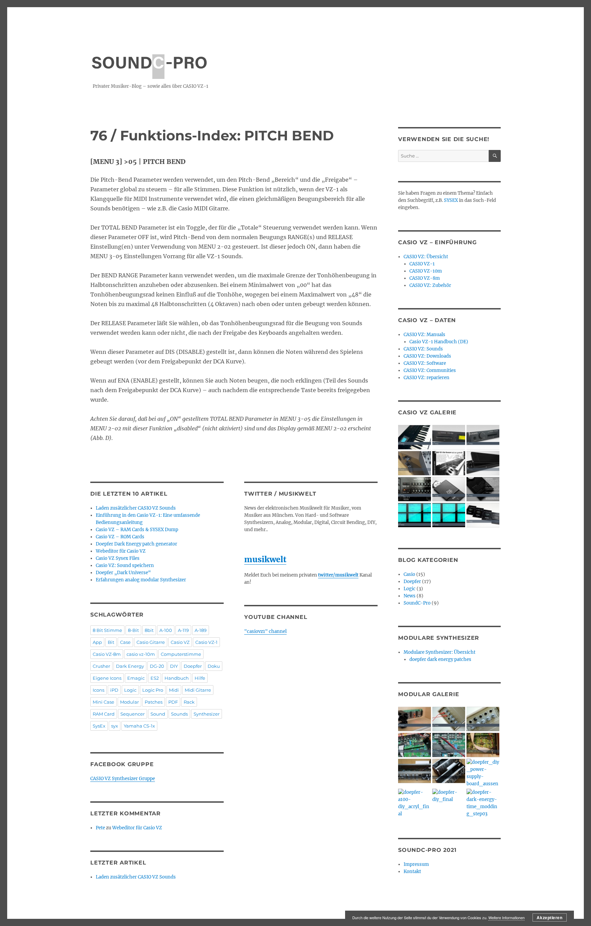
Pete (100, 828)
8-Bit (133, 630)
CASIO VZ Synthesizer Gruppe (122, 779)
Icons (98, 690)
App (97, 642)
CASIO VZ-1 (422, 264)
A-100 (165, 630)
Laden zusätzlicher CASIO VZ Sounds (136, 508)
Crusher (101, 666)
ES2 (154, 678)
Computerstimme (181, 654)
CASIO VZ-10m (425, 271)
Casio (409, 574)
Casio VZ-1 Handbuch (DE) (438, 342)
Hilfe (200, 678)
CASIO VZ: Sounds (423, 349)
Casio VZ (180, 642)
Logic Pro (152, 690)
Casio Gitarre (150, 642)
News (410, 596)
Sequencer (132, 714)
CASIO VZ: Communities (430, 370)
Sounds (179, 714)
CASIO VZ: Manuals (424, 334)
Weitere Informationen (506, 917)
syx (114, 726)
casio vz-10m (141, 654)
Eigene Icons (107, 678)
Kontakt (412, 871)
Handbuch (177, 678)
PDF (173, 702)
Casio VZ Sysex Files (118, 558)
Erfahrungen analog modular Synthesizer (141, 580)
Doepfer (193, 666)
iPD (114, 690)
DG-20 (157, 666)
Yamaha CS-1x (139, 726)
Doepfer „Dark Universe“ (123, 573)
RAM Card (104, 714)
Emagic (136, 678)
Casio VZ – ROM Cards (120, 537)
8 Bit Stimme (107, 630)
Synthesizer (207, 714)
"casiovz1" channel (265, 631)
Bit (111, 642)
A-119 (183, 630)
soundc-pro (149, 59)
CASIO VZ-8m (424, 278)
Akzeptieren (549, 917)
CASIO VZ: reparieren (426, 378)
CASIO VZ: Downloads (427, 356)
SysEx (99, 726)
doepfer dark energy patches (440, 659)
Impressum (416, 864)
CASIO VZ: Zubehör (430, 285)
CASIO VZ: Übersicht (426, 257)
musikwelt (265, 559)
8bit (149, 630)
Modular (129, 702)
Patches (153, 702)
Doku (214, 666)
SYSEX (451, 200)
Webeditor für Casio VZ (121, 551)
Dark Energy (130, 666)
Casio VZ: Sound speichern (125, 565)
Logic (130, 690)
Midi (174, 690)
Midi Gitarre (198, 690)
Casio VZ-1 (206, 642)
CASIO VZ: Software (425, 363)
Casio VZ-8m (107, 654)
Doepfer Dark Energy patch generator (136, 544)
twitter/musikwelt (338, 575)
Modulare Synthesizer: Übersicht (439, 652)
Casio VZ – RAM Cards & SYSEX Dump (137, 530)
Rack (189, 702)
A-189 (201, 630)
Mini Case (103, 702)
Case (125, 642)
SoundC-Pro (417, 603)
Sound (157, 714)
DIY (174, 666)
